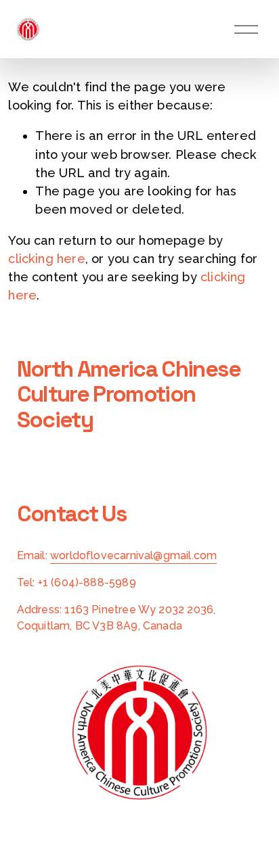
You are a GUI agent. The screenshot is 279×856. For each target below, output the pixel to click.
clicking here (46, 259)
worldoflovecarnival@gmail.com (133, 555)
